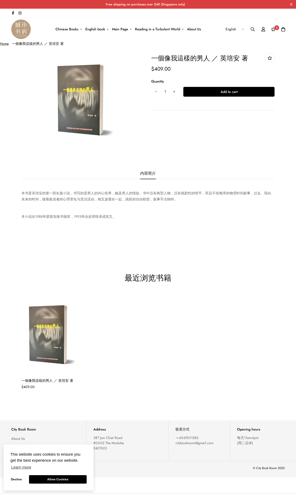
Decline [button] (16, 479)
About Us (194, 29)
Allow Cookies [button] (57, 479)
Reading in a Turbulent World (157, 29)
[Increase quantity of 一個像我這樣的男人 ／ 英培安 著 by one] (174, 92)
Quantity (157, 81)
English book (95, 29)
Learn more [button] (21, 467)
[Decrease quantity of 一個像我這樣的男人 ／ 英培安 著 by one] (156, 92)
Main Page (120, 29)
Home (4, 43)
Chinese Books (66, 29)
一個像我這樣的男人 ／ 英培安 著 (38, 43)
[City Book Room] (21, 29)
